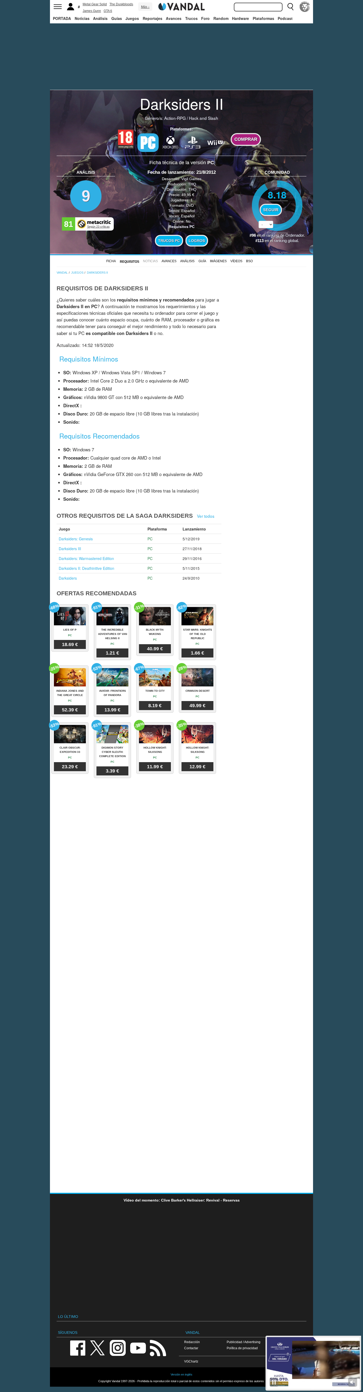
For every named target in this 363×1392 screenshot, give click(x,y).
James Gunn (92, 11)
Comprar (245, 139)
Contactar (191, 1348)
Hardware (240, 18)
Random (221, 18)
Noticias (82, 18)
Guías (116, 18)
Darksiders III (70, 548)
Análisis (100, 18)
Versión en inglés (181, 1374)
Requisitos (129, 262)
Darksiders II (181, 103)
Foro (205, 18)
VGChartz (191, 1361)
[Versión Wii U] (215, 142)
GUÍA (202, 261)
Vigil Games (191, 179)
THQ (192, 184)
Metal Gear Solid (95, 4)
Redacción (192, 1342)
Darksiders (68, 578)
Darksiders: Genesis (76, 538)
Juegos (132, 18)
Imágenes (218, 261)
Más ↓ (145, 7)
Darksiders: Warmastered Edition (86, 558)
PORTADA (62, 18)
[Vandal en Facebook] (77, 1347)
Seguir (270, 210)
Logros (197, 241)
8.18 (277, 194)
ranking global (286, 241)
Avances (174, 18)
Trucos (191, 18)
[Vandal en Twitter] (97, 1347)
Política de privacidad (242, 1348)
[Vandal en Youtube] (137, 1347)
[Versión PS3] (192, 142)
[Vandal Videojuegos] (181, 6)
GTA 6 (108, 11)
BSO (249, 261)
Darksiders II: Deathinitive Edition (86, 568)
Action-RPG (175, 118)
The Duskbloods (121, 4)
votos (277, 237)
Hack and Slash (203, 118)
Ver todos (205, 516)
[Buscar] (290, 6)
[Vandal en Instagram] (117, 1347)
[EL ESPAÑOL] (304, 6)
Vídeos (236, 261)
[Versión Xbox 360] (170, 142)
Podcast (285, 18)
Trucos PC (169, 241)
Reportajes (152, 18)
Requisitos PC (182, 226)
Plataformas (263, 18)
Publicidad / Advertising (243, 1342)
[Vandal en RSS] (157, 1347)
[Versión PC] (148, 142)
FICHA (111, 261)
